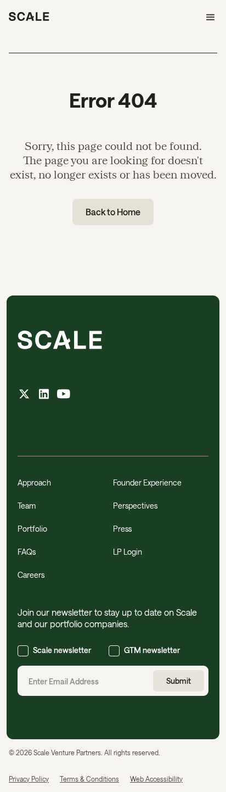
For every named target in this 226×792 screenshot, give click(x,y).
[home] (29, 17)
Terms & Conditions (89, 779)
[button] (205, 17)
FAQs (27, 551)
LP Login (127, 551)
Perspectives (135, 505)
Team (27, 505)
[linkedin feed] (43, 395)
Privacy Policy (29, 779)
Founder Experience (147, 482)
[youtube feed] (63, 395)
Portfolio (32, 528)
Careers (31, 574)
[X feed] (24, 395)
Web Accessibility (156, 779)
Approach (34, 482)
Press (122, 528)
